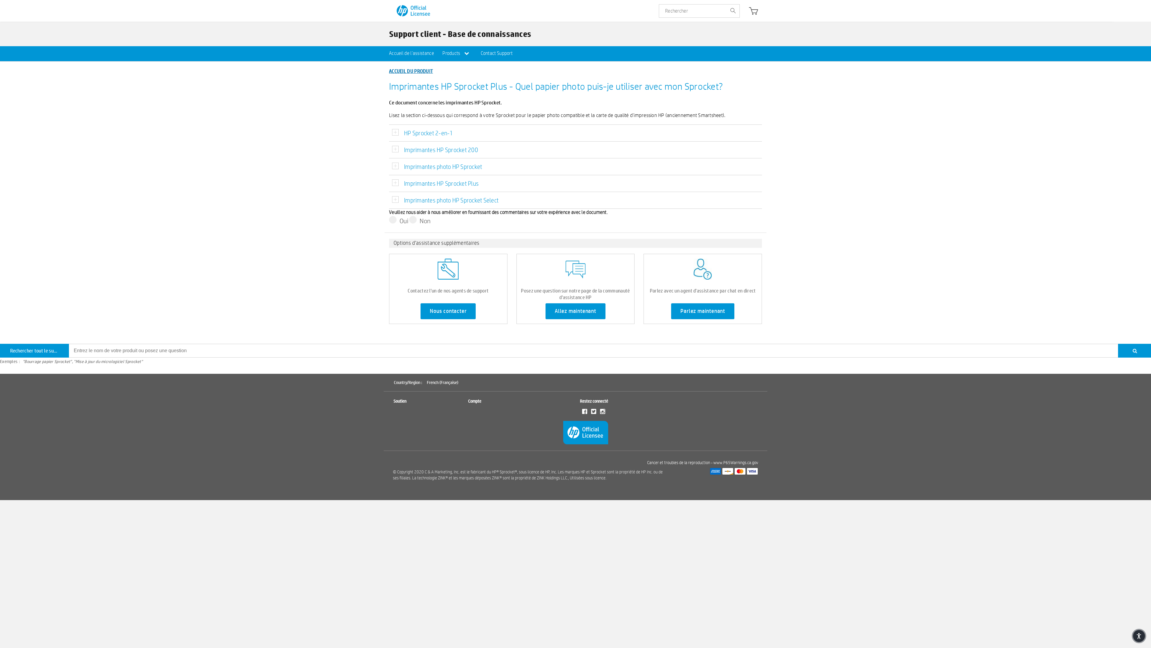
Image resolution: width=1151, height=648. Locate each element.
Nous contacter (448, 311)
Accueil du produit (411, 71)
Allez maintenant (575, 311)
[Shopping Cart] (753, 12)
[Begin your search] (732, 11)
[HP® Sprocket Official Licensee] (414, 11)
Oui (404, 221)
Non (425, 221)
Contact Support (497, 53)
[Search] (1134, 351)
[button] (1139, 636)
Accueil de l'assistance (411, 53)
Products (451, 53)
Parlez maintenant (702, 311)
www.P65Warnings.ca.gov (735, 462)
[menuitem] (411, 54)
